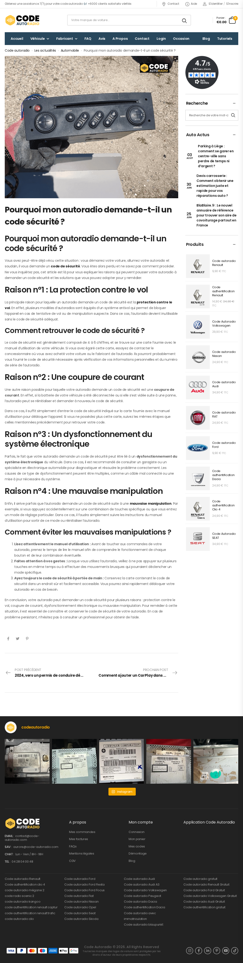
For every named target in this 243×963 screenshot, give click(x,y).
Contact (173, 4)
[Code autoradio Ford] (198, 448)
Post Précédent (53, 672)
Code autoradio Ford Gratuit (204, 890)
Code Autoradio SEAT (224, 536)
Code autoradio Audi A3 (141, 884)
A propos (120, 38)
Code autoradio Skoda (81, 919)
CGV (72, 861)
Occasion (181, 38)
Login (161, 38)
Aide (194, 4)
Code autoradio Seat (80, 913)
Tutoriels (224, 38)
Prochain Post (138, 672)
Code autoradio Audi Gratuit (204, 901)
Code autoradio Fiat (79, 896)
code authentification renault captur (31, 907)
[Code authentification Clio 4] (198, 509)
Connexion (137, 832)
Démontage (138, 853)
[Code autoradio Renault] (198, 266)
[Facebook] (8, 638)
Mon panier (137, 839)
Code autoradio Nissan (224, 354)
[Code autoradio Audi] (198, 387)
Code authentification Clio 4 (223, 506)
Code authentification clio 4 (25, 884)
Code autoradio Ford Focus (84, 890)
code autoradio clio (19, 919)
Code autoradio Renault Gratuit (206, 884)
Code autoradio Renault (224, 263)
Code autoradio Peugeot (142, 896)
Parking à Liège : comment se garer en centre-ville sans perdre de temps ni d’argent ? (216, 156)
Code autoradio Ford (224, 445)
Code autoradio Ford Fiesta (84, 884)
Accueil (17, 38)
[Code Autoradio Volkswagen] (198, 327)
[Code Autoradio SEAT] (198, 539)
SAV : (9, 847)
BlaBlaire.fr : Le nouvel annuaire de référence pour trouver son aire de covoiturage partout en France (216, 215)
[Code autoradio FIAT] (198, 418)
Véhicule (37, 38)
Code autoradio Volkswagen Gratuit (210, 896)
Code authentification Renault (223, 291)
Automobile (70, 50)
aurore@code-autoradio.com (35, 847)
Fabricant (64, 38)
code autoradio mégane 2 (24, 890)
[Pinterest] (27, 638)
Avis (101, 38)
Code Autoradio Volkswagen (224, 324)
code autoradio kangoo (22, 901)
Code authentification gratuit (204, 907)
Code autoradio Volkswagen (145, 890)
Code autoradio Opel (80, 907)
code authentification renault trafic (30, 913)
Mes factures (78, 839)
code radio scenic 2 (19, 896)
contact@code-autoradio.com (22, 838)
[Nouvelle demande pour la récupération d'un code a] (27, 761)
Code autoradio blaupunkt (143, 924)
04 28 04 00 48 (22, 861)
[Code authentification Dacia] (198, 478)
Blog (206, 38)
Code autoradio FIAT (224, 415)
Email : (9, 836)
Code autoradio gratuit (200, 879)
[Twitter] (17, 638)
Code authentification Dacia (223, 475)
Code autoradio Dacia (140, 901)
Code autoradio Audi (224, 384)
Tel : (8, 861)
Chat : (10, 854)
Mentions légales (81, 853)
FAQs (73, 846)
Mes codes (137, 846)
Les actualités (45, 50)
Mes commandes (82, 832)
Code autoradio (17, 50)
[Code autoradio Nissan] (198, 357)
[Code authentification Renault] (198, 296)
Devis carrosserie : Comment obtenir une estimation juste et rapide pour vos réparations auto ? (214, 185)
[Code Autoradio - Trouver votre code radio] (23, 20)
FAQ (87, 38)
